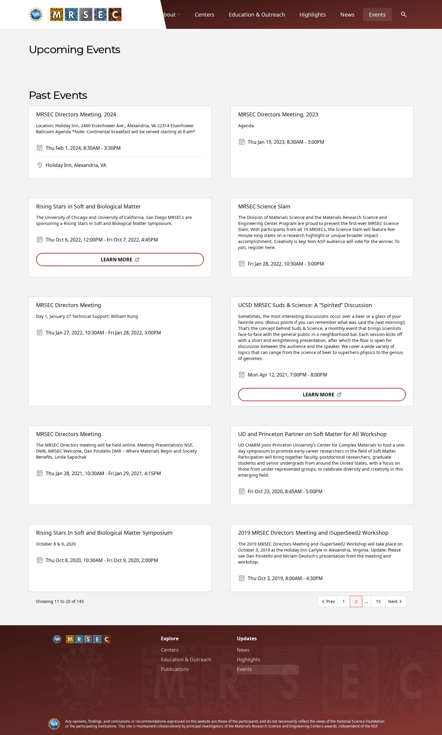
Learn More (116, 259)
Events (377, 14)
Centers (204, 14)
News (347, 14)
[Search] (403, 14)
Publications (175, 669)
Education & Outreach (257, 14)
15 (381, 602)
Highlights (312, 14)
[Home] (75, 14)
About (168, 14)
